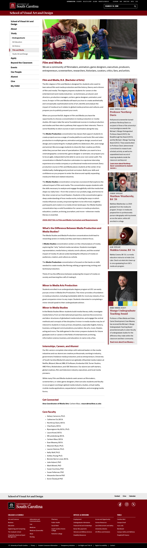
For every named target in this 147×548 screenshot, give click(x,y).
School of (31, 13)
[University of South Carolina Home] (24, 6)
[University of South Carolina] (25, 506)
